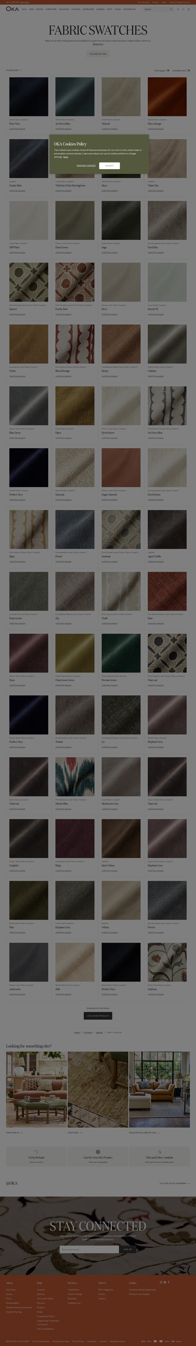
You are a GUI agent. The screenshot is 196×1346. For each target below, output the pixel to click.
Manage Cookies (86, 165)
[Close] (144, 138)
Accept (110, 166)
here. (65, 156)
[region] (99, 154)
